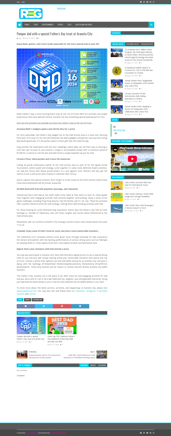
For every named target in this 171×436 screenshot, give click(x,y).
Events (60, 24)
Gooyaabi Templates (58, 433)
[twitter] (144, 2)
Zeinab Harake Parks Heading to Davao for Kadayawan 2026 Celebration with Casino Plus (138, 109)
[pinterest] (150, 2)
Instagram (90, 291)
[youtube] (147, 2)
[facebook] (141, 2)
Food (36, 24)
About (23, 2)
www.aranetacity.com (26, 291)
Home (18, 2)
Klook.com (61, 8)
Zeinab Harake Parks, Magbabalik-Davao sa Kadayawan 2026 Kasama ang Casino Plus (139, 83)
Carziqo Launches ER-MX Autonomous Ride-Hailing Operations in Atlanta (135, 96)
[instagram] (153, 2)
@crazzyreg (119, 130)
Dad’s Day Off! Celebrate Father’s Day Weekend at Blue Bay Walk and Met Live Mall (61, 339)
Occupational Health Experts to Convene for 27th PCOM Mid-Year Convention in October (139, 70)
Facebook (79, 291)
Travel (27, 24)
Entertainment (47, 24)
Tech (69, 24)
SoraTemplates (31, 433)
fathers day (37, 299)
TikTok (32, 294)
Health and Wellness (83, 24)
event (27, 299)
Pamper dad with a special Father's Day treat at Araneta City (30, 337)
